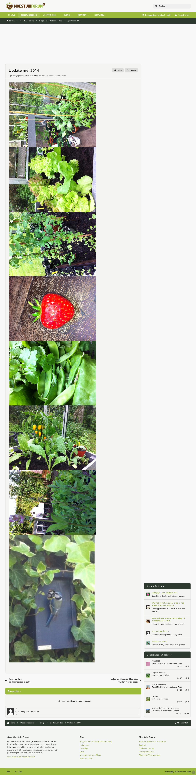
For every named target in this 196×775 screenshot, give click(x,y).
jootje (154, 699)
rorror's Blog (164, 675)
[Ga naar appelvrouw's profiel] (148, 607)
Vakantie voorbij (159, 684)
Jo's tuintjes (163, 699)
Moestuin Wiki (86, 758)
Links (82, 751)
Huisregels (84, 745)
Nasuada (34, 75)
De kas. (155, 696)
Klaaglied (156, 661)
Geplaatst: (173, 596)
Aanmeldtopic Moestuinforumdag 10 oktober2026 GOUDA (168, 619)
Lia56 (158, 596)
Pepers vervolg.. (159, 672)
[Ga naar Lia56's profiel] (148, 594)
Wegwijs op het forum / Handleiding (96, 741)
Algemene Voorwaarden (149, 755)
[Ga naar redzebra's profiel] (148, 621)
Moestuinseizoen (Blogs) (90, 755)
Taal (9, 772)
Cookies (18, 772)
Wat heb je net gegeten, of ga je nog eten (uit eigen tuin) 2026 (168, 604)
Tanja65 (155, 663)
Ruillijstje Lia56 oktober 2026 (165, 592)
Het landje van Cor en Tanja (171, 663)
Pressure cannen (159, 641)
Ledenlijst (84, 748)
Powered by (178, 772)
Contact (142, 745)
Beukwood (156, 710)
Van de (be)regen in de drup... (165, 708)
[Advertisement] (73, 45)
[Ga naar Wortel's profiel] (148, 633)
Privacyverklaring (146, 751)
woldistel (159, 645)
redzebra (159, 624)
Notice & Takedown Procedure (152, 741)
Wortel (159, 634)
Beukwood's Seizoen (171, 710)
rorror (154, 675)
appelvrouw (161, 608)
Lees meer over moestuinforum (21, 756)
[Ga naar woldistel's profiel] (148, 643)
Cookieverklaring (146, 748)
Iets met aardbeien (160, 631)
